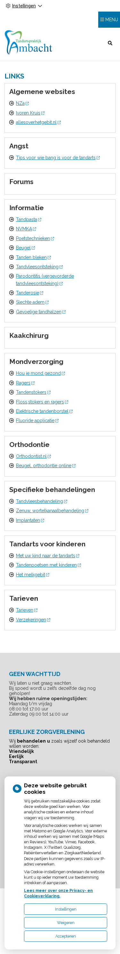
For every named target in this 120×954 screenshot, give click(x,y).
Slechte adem (30, 302)
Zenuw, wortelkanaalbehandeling (50, 510)
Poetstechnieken (33, 238)
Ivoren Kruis (28, 113)
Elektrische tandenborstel (42, 411)
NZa (20, 103)
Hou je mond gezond (38, 373)
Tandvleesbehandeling (39, 501)
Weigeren (66, 922)
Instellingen (65, 909)
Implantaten (28, 520)
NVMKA (24, 228)
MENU (111, 19)
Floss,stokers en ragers (40, 401)
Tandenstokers (31, 392)
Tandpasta (26, 219)
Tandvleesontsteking (37, 266)
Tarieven (24, 610)
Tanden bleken (31, 257)
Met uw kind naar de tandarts (45, 555)
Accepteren (65, 936)
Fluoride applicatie (35, 420)
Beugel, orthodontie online (43, 465)
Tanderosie (27, 292)
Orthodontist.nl (31, 456)
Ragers (23, 382)
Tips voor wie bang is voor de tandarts (56, 157)
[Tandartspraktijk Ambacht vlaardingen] (28, 42)
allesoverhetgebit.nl (36, 122)
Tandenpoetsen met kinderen (46, 565)
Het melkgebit (30, 574)
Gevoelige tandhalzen (38, 311)
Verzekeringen (31, 619)
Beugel (23, 247)
